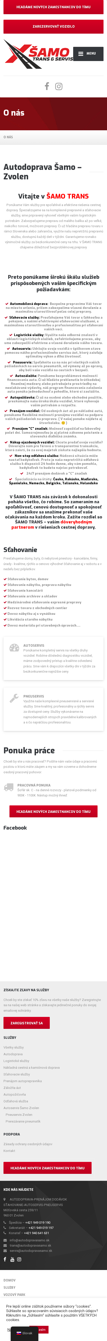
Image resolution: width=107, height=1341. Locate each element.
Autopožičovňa (14, 1094)
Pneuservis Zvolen (19, 1115)
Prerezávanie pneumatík (23, 1121)
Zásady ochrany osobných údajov (27, 1144)
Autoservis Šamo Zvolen (21, 1108)
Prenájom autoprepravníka (22, 1081)
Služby (9, 1288)
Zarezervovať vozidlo (54, 26)
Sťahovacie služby (16, 1074)
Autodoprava (13, 1054)
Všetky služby (13, 1047)
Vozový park (14, 1295)
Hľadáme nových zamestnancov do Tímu (53, 7)
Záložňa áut (12, 1088)
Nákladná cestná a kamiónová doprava (31, 1067)
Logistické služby (16, 1061)
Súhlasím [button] (39, 1330)
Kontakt (9, 1151)
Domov (9, 1280)
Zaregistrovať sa (26, 1023)
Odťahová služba (15, 1101)
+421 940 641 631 (36, 1233)
